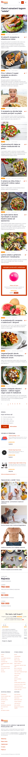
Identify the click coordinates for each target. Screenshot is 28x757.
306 (26, 181)
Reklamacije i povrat (18, 699)
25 (26, 214)
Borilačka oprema (4, 699)
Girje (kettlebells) (17, 656)
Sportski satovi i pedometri (6, 705)
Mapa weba (4, 741)
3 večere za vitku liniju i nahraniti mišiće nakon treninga (10, 183)
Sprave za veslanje (17, 678)
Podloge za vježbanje (18, 661)
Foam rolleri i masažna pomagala (20, 671)
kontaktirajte (21, 733)
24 (26, 320)
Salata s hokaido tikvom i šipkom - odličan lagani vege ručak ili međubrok (11, 391)
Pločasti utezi (16, 658)
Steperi (15, 680)
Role (2, 708)
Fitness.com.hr (4, 2)
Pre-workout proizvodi (5, 666)
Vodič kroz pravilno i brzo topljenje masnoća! (13, 547)
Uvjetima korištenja (14, 732)
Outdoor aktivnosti (17, 689)
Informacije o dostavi (18, 696)
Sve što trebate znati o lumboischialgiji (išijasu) (13, 525)
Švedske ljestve (3, 694)
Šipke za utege (17, 659)
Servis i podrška (17, 705)
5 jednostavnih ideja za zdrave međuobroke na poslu (10, 146)
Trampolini (3, 701)
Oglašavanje (4, 744)
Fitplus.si (3, 749)
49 (26, 37)
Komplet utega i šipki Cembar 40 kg (17, 462)
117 (26, 73)
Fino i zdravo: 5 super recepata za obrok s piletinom (9, 75)
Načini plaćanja (17, 694)
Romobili (2, 703)
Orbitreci (16, 677)
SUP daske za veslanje (5, 710)
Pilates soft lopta (14, 285)
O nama (3, 747)
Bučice (15, 654)
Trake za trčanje (17, 673)
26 (26, 111)
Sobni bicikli (16, 675)
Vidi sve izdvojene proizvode (8, 474)
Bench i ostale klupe (18, 668)
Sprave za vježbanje (18, 669)
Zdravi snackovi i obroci (5, 668)
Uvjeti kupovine (17, 703)
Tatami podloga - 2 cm (14, 435)
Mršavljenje (3, 659)
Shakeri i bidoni (4, 697)
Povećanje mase (4, 661)
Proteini (2, 654)
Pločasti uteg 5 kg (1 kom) (15, 450)
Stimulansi (3, 671)
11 (19, 403)
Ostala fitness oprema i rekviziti (20, 687)
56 (26, 144)
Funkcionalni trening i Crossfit (20, 684)
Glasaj (5, 426)
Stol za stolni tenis (4, 706)
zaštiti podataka (23, 732)
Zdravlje (2, 669)
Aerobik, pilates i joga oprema (19, 682)
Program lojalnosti (17, 701)
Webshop (3, 738)
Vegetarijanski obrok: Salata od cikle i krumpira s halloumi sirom (12, 355)
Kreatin (2, 656)
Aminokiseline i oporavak (5, 658)
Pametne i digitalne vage (5, 696)
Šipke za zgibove (17, 663)
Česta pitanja (16, 697)
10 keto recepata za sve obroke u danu (11, 569)
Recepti (3, 34)
